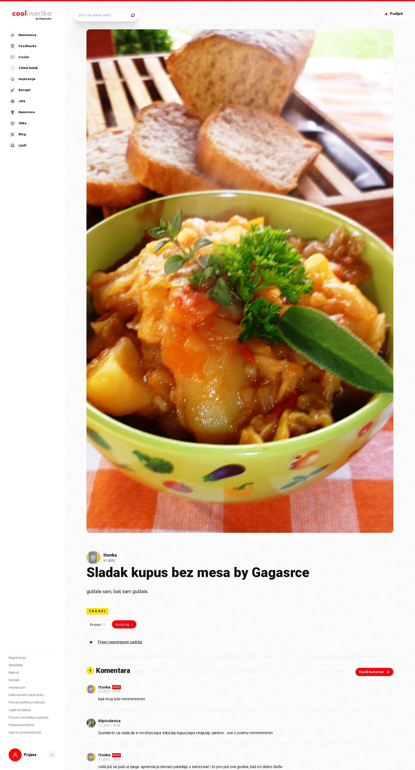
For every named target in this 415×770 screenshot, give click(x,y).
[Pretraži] (132, 15)
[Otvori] (52, 755)
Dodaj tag (122, 624)
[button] (32, 90)
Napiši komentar (371, 672)
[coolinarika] (32, 14)
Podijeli (396, 14)
